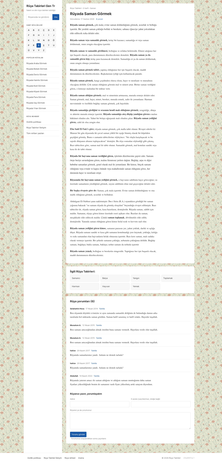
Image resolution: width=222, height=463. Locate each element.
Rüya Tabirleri (75, 8)
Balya (105, 278)
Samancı (76, 278)
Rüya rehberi (70, 458)
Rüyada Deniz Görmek (36, 74)
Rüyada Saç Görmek (35, 103)
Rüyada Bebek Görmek (36, 69)
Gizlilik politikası (33, 122)
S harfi (85, 8)
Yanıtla (102, 309)
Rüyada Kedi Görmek (35, 86)
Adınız (72, 399)
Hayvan (106, 286)
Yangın (136, 278)
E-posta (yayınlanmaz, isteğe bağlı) (145, 399)
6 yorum (99, 19)
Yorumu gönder (78, 434)
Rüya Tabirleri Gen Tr (40, 6)
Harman (76, 286)
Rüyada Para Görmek (35, 97)
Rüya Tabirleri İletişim (36, 127)
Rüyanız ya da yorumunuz (80, 410)
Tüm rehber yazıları (35, 133)
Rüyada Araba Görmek (36, 63)
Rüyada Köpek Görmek (36, 91)
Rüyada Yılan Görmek (36, 108)
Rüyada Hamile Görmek (37, 80)
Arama (81, 458)
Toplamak (168, 278)
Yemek (136, 286)
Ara (55, 17)
